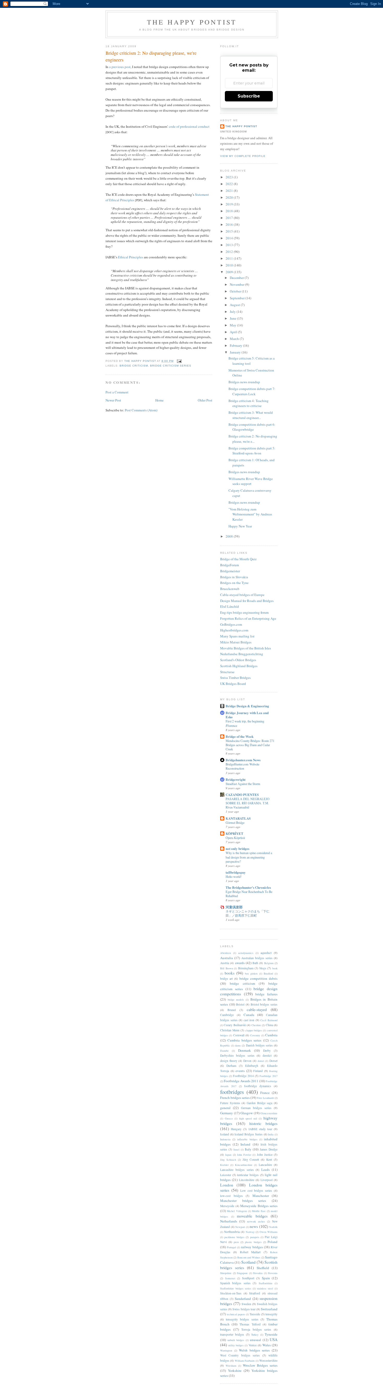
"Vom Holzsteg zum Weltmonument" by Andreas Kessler (250, 514)
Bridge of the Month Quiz (238, 559)
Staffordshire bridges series (235, 1288)
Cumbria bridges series (244, 1040)
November (237, 284)
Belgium (269, 963)
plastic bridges (253, 1242)
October (236, 291)
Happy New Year (240, 526)
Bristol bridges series (264, 1004)
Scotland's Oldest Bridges (238, 660)
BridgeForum (229, 565)
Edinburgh (251, 1066)
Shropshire (226, 1273)
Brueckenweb (229, 588)
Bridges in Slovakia (234, 577)
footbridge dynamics (257, 1086)
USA (273, 1339)
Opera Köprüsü (235, 838)
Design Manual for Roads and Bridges (247, 600)
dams (238, 1045)
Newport (240, 1227)
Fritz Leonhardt (265, 1098)
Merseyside (227, 1206)
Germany (226, 1113)
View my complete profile (242, 156)
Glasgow (246, 1113)
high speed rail (248, 1118)
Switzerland (269, 1309)
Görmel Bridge (235, 822)
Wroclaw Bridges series (260, 1365)
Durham (231, 1066)
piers (236, 1242)
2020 (230, 197)
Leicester (225, 1175)
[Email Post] (179, 361)
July (233, 311)
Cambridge (227, 1015)
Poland (272, 1241)
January (236, 352)
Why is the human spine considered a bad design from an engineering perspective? (249, 857)
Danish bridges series (259, 1045)
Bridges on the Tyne (234, 582)
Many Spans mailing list (237, 636)
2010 (230, 265)
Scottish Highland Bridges (238, 666)
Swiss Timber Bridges (235, 677)
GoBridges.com (231, 624)
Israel (236, 1149)
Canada (249, 1014)
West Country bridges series (240, 1355)
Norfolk (273, 1227)
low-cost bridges (231, 1196)
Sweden (246, 1304)
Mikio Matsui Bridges (235, 642)
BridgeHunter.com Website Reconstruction (242, 766)
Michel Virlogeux (237, 1211)
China (269, 1025)
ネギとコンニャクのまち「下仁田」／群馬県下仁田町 (247, 913)
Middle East (258, 1211)
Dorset (273, 1061)
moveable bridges (252, 1216)
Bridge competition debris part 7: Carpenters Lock (251, 391)
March (235, 338)
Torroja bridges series (256, 1329)
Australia (226, 957)
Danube (224, 1050)
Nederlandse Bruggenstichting (241, 654)
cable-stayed (257, 1009)
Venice (253, 1345)
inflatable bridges (247, 1139)
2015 (230, 231)
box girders (251, 973)
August (235, 304)
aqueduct (266, 953)
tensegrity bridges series (242, 1319)
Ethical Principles (130, 257)
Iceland (224, 1134)
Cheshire (256, 1025)
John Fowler (244, 1154)
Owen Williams (268, 1232)
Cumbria (271, 1035)
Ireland (245, 1144)
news (254, 1226)
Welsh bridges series (254, 1350)
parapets (254, 1237)
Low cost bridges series (256, 1190)
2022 (230, 183)
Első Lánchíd (229, 606)
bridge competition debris (258, 978)
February (236, 345)
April (234, 332)
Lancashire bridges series (237, 1170)
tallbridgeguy (236, 872)
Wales (266, 1345)
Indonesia (225, 1139)
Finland (258, 1071)
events (240, 1070)
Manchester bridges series (243, 1200)
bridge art (226, 979)
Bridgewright (235, 779)
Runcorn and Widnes (249, 1257)
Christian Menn (229, 1030)
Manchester (260, 1195)
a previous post (120, 66)
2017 (230, 217)
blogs (263, 968)
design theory (228, 1061)
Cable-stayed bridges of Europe (242, 594)
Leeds (265, 1169)
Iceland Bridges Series (248, 1134)
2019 (230, 204)
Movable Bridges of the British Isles (245, 648)
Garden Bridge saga (259, 1103)
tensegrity (271, 1314)
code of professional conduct (189, 126)
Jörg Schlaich (228, 1159)
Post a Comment (117, 392)
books (229, 973)
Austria (224, 963)
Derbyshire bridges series (237, 1055)
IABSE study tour (260, 1129)
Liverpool (267, 1180)
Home (159, 400)
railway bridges (252, 1247)
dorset (261, 1061)
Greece (229, 1118)
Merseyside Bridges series (258, 1205)
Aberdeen (225, 953)
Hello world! (234, 876)
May (233, 325)
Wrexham (231, 1365)
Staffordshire (266, 1283)
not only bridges (237, 848)
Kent (269, 1159)
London (226, 1185)
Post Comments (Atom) (141, 410)
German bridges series (256, 1108)
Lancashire (265, 1165)
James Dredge (268, 1149)
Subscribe (249, 96)
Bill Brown (226, 968)
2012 (230, 251)
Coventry (255, 1035)
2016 (230, 224)
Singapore (242, 1273)
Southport (248, 1278)
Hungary (236, 1129)
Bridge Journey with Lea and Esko (247, 714)
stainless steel (265, 1288)
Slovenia (272, 1273)
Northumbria (232, 1232)
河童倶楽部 (234, 906)
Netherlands (228, 1221)
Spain (266, 1278)
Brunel (231, 1010)
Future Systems (230, 1103)
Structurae (227, 671)
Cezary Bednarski (235, 1025)
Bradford (268, 973)
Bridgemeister (230, 571)
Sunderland (243, 1298)
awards (240, 962)
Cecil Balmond (268, 1020)
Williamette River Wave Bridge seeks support (250, 481)
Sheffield (263, 1267)
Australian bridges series (257, 958)
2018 (230, 211)
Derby (267, 1050)
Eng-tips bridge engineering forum (244, 612)
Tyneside (271, 1334)
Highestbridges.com (234, 630)
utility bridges (236, 1345)
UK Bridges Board (233, 683)
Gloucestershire (268, 1113)
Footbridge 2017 (268, 1076)
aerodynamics (245, 953)
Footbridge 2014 (243, 1076)
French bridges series (235, 1097)
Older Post (205, 400)
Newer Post (113, 400)
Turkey (254, 1334)
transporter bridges (232, 1334)
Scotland (248, 1262)
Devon (247, 1061)
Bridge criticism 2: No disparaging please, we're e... (252, 439)
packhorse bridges (234, 1237)
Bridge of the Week (240, 736)
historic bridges (263, 1123)
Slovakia (258, 1273)
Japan (228, 1154)
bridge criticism (134, 365)
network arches (256, 1221)
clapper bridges (253, 1030)
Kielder (224, 1165)
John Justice (265, 1154)
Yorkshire (235, 1370)
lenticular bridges (248, 1175)
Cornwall (238, 1035)
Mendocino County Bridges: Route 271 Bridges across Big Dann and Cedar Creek (250, 745)
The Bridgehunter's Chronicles (248, 887)
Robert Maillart (250, 1252)
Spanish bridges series (235, 1283)
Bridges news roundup (244, 382)
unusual (255, 1339)
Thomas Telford (249, 1324)
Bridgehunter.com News (243, 759)
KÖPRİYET (234, 833)
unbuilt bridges (235, 1340)
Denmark (244, 1050)
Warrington (226, 1350)
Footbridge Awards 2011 (241, 1081)
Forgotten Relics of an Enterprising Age (248, 618)
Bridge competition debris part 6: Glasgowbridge (251, 427)
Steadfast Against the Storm (243, 784)
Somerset (230, 1278)
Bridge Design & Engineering (247, 705)
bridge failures (266, 994)
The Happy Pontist (192, 21)
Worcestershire (268, 1360)
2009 (230, 272)
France (265, 1092)
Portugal (231, 1247)
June (233, 318)
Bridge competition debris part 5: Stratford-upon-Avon (251, 451)
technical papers (236, 1314)
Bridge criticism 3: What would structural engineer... (250, 415)
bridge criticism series (170, 365)
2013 (230, 244)
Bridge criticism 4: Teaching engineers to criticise (248, 403)
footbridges (232, 1091)
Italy (248, 1149)
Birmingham (246, 968)
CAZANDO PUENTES (242, 794)
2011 (230, 258)
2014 (230, 238)
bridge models (236, 999)
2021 (230, 190)
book (274, 968)
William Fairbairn (245, 1360)
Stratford (254, 1293)
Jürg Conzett (251, 1159)
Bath (255, 963)
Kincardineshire (243, 1165)
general (225, 1107)
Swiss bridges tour (243, 1309)
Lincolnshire (246, 1180)
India (271, 1134)
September (237, 298)
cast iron (249, 1020)
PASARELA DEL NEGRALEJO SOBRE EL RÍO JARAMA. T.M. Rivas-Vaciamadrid (247, 803)
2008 (230, 536)
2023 (230, 177)
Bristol (240, 1004)
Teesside (255, 1314)
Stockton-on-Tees (231, 1293)
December (237, 277)
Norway (250, 1232)
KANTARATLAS (238, 818)
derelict (267, 1055)
